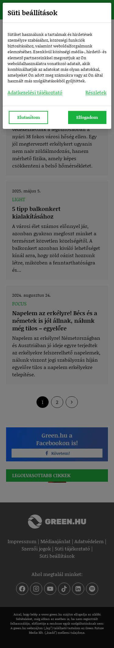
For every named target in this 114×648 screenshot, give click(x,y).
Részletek (95, 92)
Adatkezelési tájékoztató (35, 92)
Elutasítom (28, 117)
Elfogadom (87, 117)
